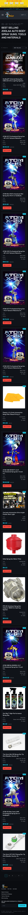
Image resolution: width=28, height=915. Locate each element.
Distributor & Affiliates (6, 894)
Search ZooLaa (5, 892)
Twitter (9, 888)
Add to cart (7, 93)
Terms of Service (5, 896)
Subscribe (22, 905)
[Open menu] (2, 15)
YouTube (15, 888)
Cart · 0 (23, 14)
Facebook (3, 888)
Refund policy (4, 898)
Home (2, 23)
